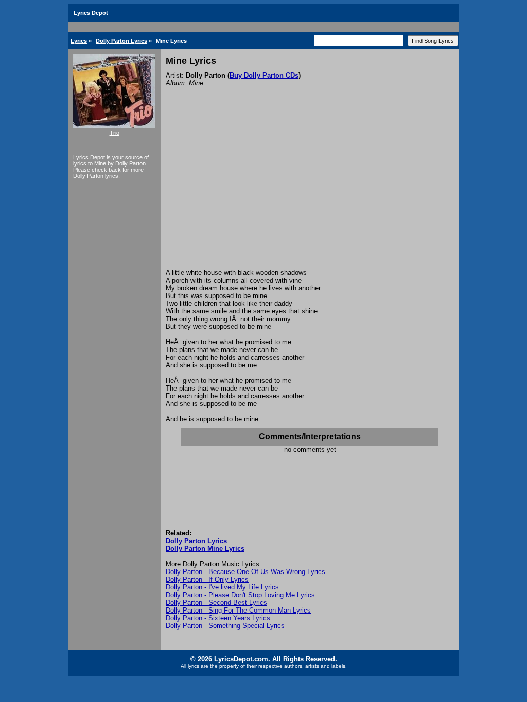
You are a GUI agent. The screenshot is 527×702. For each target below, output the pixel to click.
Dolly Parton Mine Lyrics (205, 548)
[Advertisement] (310, 192)
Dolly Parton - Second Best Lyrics (216, 602)
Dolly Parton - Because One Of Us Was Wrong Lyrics (245, 572)
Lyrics (79, 41)
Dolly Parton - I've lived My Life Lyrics (222, 587)
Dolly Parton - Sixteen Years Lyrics (218, 618)
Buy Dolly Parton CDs (264, 75)
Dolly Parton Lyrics (121, 41)
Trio (114, 133)
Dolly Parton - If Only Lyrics (207, 579)
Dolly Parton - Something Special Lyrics (225, 626)
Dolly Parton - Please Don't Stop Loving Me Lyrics (240, 595)
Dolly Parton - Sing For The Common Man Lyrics (238, 610)
